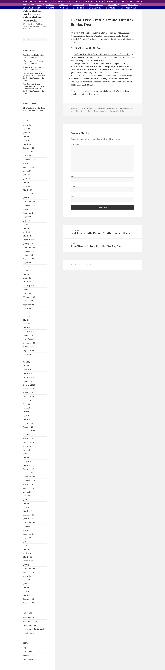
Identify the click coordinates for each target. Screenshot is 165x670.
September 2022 (29, 305)
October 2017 (28, 530)
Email (74, 186)
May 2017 (26, 549)
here (124, 75)
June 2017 (27, 545)
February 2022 (28, 331)
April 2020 (27, 415)
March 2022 (27, 328)
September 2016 (29, 572)
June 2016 (27, 584)
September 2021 (29, 351)
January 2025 (28, 198)
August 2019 (27, 446)
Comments (28, 655)
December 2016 (29, 568)
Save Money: (28, 4)
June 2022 (27, 316)
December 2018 (29, 477)
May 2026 (26, 136)
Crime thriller (28, 618)
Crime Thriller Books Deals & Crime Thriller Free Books (32, 16)
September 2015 (29, 603)
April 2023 (27, 278)
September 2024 (29, 213)
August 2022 (27, 308)
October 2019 (28, 438)
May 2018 (26, 503)
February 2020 (28, 423)
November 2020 (29, 389)
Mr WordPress (28, 108)
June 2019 (27, 454)
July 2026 (26, 129)
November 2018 (29, 480)
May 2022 (26, 320)
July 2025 (26, 175)
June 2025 (27, 179)
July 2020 (26, 404)
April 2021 (27, 370)
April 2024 (27, 232)
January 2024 (28, 244)
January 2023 (28, 289)
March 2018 (27, 511)
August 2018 (27, 492)
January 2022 (28, 335)
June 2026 (27, 133)
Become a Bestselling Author (88, 1)
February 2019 (28, 469)
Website (74, 196)
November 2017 (29, 526)
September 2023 (29, 259)
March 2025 (27, 190)
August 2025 (27, 171)
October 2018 (28, 484)
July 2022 (26, 312)
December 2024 (29, 201)
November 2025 (29, 159)
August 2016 (27, 576)
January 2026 (28, 152)
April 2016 (27, 591)
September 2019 (29, 442)
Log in (25, 648)
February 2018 (28, 515)
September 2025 (29, 167)
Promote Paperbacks (62, 1)
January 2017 (28, 565)
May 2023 (26, 274)
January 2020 (28, 427)
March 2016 (27, 595)
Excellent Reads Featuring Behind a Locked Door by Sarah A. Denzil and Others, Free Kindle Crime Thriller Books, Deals (34, 88)
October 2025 (28, 163)
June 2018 (27, 500)
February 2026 (28, 148)
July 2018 (26, 496)
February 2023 (28, 286)
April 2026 (27, 140)
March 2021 (27, 373)
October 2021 (28, 347)
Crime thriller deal (30, 621)
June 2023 (27, 270)
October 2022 (28, 301)
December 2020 (29, 385)
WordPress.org (28, 659)
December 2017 (29, 523)
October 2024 (28, 209)
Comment (75, 144)
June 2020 (27, 408)
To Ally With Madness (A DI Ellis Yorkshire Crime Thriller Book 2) (102, 54)
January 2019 (28, 473)
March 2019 (27, 465)
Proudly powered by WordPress (82, 265)
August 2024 (27, 217)
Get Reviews (134, 1)
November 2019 (29, 435)
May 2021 (26, 366)
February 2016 (28, 599)
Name (74, 176)
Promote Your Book (88, 39)
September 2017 (29, 534)
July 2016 (26, 580)
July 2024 (26, 221)
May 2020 (26, 412)
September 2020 (29, 396)
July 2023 (26, 266)
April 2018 (27, 507)
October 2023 (28, 255)
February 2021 (28, 377)
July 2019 (26, 450)
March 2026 (27, 144)
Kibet (90, 109)
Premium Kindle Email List (82, 36)
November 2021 (29, 343)
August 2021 (27, 354)
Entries (27, 651)
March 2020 (27, 419)
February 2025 (28, 194)
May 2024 (26, 228)
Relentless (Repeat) (82, 78)
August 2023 (27, 263)
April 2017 (27, 553)
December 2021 (29, 339)
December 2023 (29, 247)
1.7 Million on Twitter (114, 1)
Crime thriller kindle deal (90, 111)
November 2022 (29, 297)
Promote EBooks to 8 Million (35, 1)
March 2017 (27, 557)
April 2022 (27, 324)
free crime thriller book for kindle (112, 111)
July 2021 (26, 358)
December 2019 (29, 431)
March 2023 (27, 282)
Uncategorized (28, 633)
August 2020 (27, 400)
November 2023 (29, 251)
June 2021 (27, 362)
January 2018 (28, 519)
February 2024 (28, 240)
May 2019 (26, 458)
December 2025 (29, 156)
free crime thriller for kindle (33, 629)
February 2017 (28, 561)
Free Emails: (28, 8)
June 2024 (27, 224)
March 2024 (27, 236)
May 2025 (26, 182)
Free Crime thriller (30, 625)
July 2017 (26, 542)
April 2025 (27, 186)
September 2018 (29, 488)
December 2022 (29, 293)
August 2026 (27, 125)
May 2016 (26, 587)
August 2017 (27, 538)
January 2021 (28, 381)
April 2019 (27, 461)
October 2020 (28, 393)
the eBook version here (107, 75)
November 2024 (29, 205)
